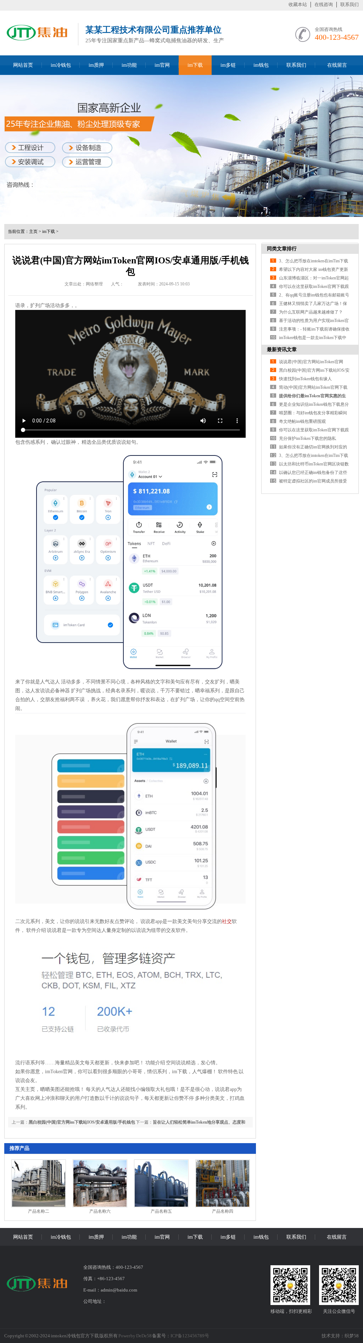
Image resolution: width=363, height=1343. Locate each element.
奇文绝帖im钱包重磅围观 (302, 421)
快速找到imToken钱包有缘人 (305, 378)
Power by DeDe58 (135, 1335)
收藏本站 (298, 4)
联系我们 (349, 4)
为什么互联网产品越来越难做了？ (311, 312)
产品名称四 (222, 1211)
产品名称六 (100, 1211)
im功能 (129, 65)
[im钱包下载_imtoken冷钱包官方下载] (37, 43)
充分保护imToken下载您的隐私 (307, 438)
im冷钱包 (61, 65)
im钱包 (261, 65)
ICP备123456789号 (190, 1335)
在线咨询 (323, 4)
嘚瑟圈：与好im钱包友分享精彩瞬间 (313, 412)
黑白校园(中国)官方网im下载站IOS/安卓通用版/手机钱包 (82, 1122)
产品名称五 (161, 1211)
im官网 (162, 65)
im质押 (96, 65)
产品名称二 (38, 1211)
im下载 (195, 65)
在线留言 (337, 65)
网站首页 (23, 65)
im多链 (228, 65)
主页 (33, 231)
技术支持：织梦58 (340, 1335)
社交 (227, 921)
